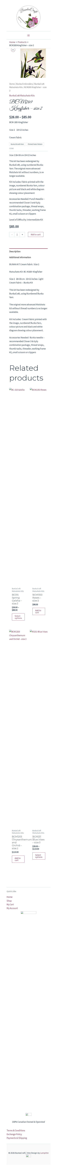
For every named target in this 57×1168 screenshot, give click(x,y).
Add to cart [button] (38, 611)
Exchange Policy (14, 1134)
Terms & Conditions (16, 1130)
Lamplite (44, 1153)
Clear (11, 148)
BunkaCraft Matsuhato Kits (22, 95)
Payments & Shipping (17, 1138)
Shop (9, 900)
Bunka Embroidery (24, 84)
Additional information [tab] (20, 257)
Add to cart (36, 234)
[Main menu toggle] (28, 35)
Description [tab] (14, 251)
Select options (18, 617)
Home (12, 84)
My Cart (10, 904)
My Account (12, 908)
